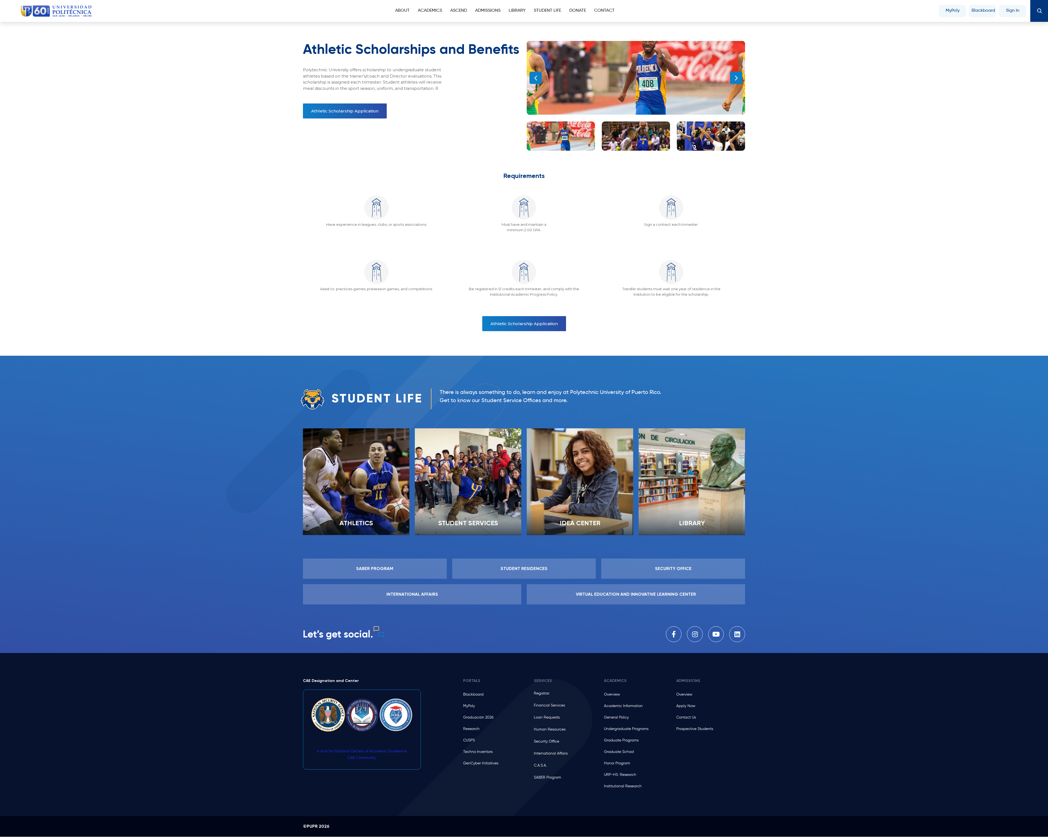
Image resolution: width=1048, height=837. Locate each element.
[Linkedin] (737, 634)
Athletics (356, 523)
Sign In (1012, 10)
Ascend (458, 10)
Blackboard (983, 10)
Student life (547, 10)
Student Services (468, 523)
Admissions (488, 10)
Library (517, 10)
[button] (535, 78)
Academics (430, 10)
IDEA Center (580, 523)
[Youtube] (716, 634)
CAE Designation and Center (331, 680)
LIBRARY (692, 523)
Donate (577, 10)
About (402, 10)
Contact (604, 10)
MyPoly (953, 10)
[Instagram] (695, 634)
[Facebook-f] (674, 634)
